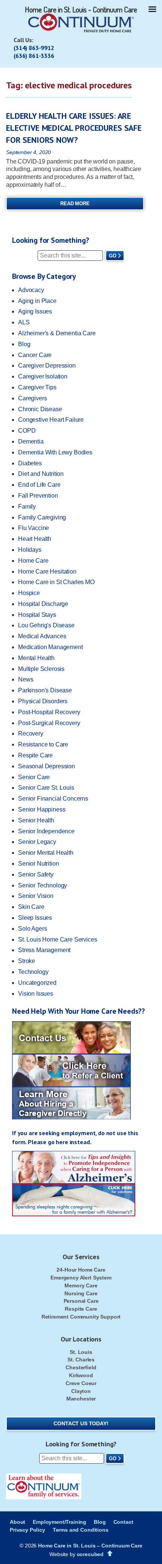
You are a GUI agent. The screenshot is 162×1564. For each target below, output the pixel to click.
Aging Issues (35, 311)
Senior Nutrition (38, 863)
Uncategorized (37, 983)
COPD (26, 430)
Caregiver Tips (37, 387)
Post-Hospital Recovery (49, 712)
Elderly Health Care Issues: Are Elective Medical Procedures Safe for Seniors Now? (74, 128)
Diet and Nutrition (41, 474)
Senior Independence (46, 831)
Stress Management (44, 950)
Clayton (81, 1391)
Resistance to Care (43, 744)
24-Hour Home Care (81, 1270)
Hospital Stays (37, 615)
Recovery (30, 733)
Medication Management (50, 647)
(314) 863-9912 (34, 47)
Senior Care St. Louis (46, 787)
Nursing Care (80, 1293)
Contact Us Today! (80, 1423)
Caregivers (32, 398)
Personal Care (81, 1301)
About (17, 1522)
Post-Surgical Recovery (49, 723)
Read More (75, 203)
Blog (24, 344)
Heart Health (34, 539)
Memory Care (80, 1285)
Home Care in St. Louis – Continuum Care (90, 1546)
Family (27, 506)
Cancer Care (35, 355)
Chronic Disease (40, 409)
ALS (24, 322)
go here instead (69, 1142)
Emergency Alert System (80, 1278)
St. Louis (81, 1352)
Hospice (29, 593)
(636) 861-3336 (34, 55)
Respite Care (35, 755)
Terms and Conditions (81, 1530)
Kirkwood (81, 1375)
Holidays (29, 550)
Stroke (26, 961)
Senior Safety (35, 874)
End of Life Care (39, 484)
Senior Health (36, 820)
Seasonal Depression (46, 766)
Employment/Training (59, 1522)
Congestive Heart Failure (51, 419)
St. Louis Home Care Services (57, 939)
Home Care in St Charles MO (56, 582)
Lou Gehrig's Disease (46, 625)
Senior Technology (42, 885)
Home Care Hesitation (47, 571)
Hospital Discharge (43, 604)
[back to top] (110, 1553)
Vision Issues (35, 993)
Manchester (81, 1399)
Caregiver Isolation (42, 376)
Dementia (31, 441)
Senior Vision (35, 896)
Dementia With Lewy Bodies (55, 452)
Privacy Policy (27, 1530)
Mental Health (36, 658)
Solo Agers (32, 928)
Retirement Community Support (81, 1317)
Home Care (33, 560)
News (25, 679)
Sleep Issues (35, 917)
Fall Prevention (38, 495)
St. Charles (81, 1360)
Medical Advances (42, 636)
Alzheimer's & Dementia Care (57, 333)
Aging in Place (37, 301)
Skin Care (31, 907)
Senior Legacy (37, 842)
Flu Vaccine (33, 528)
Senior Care (34, 777)
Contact (123, 1522)
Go (112, 256)
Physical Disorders (42, 701)
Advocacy (31, 290)
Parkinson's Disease (45, 690)
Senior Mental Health (45, 852)
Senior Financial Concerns (53, 798)
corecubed (90, 1554)
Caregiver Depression (47, 365)
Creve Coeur (81, 1383)
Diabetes (30, 463)
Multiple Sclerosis (41, 669)
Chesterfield (81, 1367)
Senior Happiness (41, 809)
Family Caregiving (42, 517)
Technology (33, 972)
